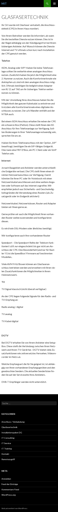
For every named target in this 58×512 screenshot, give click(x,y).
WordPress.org (8, 495)
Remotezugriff (8, 459)
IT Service (6, 443)
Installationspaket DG (11, 432)
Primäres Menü (54, 3)
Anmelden (6, 478)
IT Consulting (7, 438)
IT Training (6, 448)
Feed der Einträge (9, 484)
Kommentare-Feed (10, 489)
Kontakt (5, 454)
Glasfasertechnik (9, 427)
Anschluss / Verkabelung (13, 422)
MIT (4, 3)
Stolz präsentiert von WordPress (14, 508)
